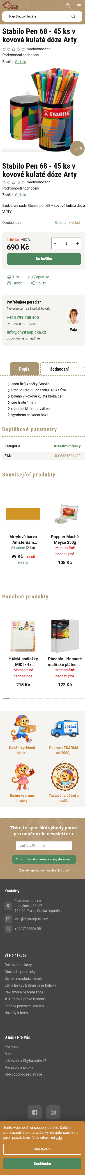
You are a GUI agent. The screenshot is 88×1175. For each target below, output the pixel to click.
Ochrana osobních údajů (23, 978)
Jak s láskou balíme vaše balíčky (30, 985)
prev (4, 534)
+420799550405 (27, 929)
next (83, 534)
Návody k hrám (16, 1013)
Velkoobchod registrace (23, 1074)
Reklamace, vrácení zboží (24, 992)
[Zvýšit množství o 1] (77, 243)
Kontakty (11, 1047)
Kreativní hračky (67, 446)
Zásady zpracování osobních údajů (44, 870)
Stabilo (20, 195)
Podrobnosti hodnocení (20, 188)
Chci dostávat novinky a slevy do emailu (44, 859)
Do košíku (44, 259)
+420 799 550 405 (23, 317)
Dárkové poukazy (18, 965)
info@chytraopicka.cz (26, 332)
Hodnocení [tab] (59, 369)
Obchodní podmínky (20, 972)
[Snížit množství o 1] (55, 243)
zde (59, 1137)
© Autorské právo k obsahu (26, 999)
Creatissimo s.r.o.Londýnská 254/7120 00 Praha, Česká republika (38, 906)
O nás (9, 1054)
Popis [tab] (24, 369)
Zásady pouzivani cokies (24, 1006)
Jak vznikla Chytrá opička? (25, 1061)
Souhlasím (42, 1164)
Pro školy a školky (19, 1067)
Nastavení (42, 1149)
